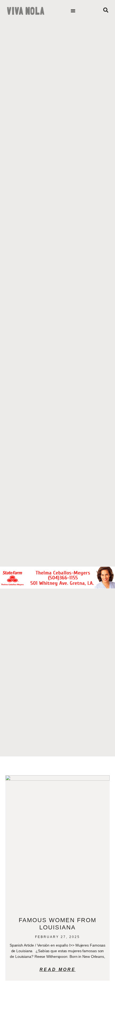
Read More (58, 969)
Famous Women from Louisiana (57, 923)
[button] (73, 11)
